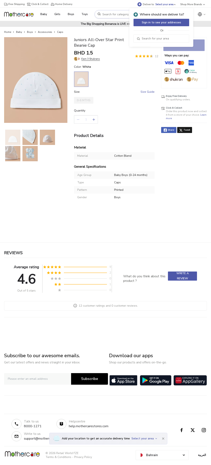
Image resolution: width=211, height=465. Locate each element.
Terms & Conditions (58, 457)
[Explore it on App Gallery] (190, 380)
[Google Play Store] (155, 380)
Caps (60, 32)
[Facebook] (181, 430)
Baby (19, 32)
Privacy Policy (83, 457)
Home (7, 32)
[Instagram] (204, 430)
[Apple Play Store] (123, 380)
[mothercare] (20, 14)
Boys (30, 32)
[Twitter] (193, 430)
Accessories (45, 32)
